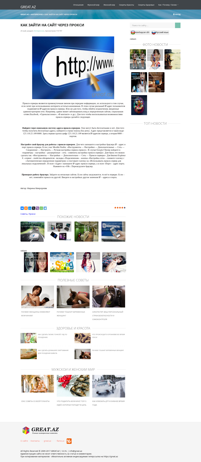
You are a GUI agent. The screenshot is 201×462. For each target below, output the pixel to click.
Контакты (35, 441)
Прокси (32, 214)
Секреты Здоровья (146, 5)
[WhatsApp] (41, 208)
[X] (33, 208)
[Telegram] (45, 208)
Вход (177, 14)
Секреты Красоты (126, 5)
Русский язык (162, 32)
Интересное (39, 31)
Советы (24, 214)
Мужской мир (93, 5)
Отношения (78, 5)
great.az (47, 441)
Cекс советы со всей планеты (35, 401)
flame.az (60, 441)
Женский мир (109, 5)
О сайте (24, 441)
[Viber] (37, 208)
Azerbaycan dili (142, 32)
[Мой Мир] (29, 208)
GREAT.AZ (28, 7)
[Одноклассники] (26, 208)
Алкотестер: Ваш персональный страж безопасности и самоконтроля (107, 316)
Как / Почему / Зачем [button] (167, 5)
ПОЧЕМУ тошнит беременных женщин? (108, 350)
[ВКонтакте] (22, 208)
